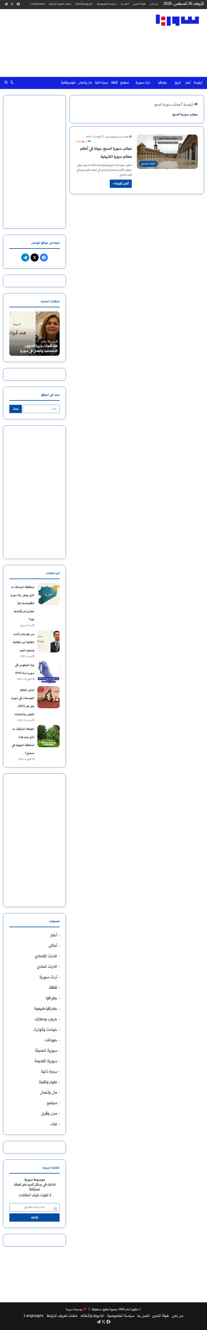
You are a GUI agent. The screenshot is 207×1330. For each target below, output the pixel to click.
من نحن (154, 4)
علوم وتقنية (68, 83)
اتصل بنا (125, 4)
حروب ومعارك (46, 1019)
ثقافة (114, 83)
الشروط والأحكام (84, 4)
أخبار (188, 83)
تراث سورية (142, 83)
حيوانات (51, 1040)
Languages (38, 4)
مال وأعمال (85, 83)
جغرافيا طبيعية (45, 1009)
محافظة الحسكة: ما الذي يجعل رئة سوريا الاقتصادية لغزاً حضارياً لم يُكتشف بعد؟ (22, 603)
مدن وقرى (49, 1114)
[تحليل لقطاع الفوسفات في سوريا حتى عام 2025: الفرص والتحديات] (48, 697)
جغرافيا (162, 83)
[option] (34, 333)
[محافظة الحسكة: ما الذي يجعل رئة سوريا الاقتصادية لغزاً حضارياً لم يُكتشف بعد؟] (48, 594)
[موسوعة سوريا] (177, 20)
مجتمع (124, 83)
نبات (53, 1124)
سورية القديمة (46, 1061)
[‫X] (35, 257)
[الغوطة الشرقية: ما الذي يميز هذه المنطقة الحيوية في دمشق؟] (48, 736)
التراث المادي (47, 967)
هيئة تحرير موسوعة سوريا (117, 137)
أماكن (52, 946)
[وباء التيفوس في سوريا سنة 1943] (48, 672)
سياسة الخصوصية (107, 4)
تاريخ (178, 83)
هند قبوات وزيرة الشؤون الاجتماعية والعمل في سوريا (39, 349)
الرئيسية (188, 104)
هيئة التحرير (139, 4)
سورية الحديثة (46, 1051)
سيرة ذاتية (101, 83)
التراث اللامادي (46, 956)
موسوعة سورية (74, 1309)
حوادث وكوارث (45, 1030)
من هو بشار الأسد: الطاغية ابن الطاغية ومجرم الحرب (23, 642)
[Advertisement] (67, 41)
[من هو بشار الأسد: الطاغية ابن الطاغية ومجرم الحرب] (48, 641)
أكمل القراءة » (121, 184)
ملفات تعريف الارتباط (60, 4)
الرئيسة (198, 83)
